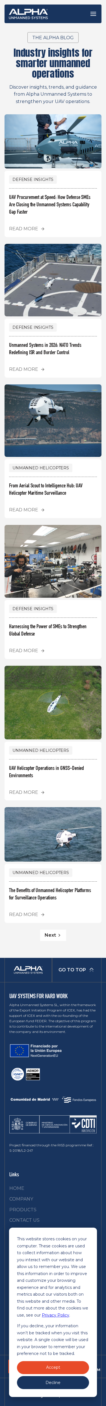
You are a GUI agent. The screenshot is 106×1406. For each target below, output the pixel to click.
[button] (93, 13)
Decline (53, 1382)
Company (21, 1199)
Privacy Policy (55, 1315)
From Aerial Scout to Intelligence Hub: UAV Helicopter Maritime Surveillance (46, 489)
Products (22, 1209)
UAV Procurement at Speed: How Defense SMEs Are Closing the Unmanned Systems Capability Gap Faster (49, 205)
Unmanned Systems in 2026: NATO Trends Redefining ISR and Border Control (45, 349)
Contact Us (24, 1220)
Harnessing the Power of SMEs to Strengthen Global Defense (47, 630)
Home (16, 1188)
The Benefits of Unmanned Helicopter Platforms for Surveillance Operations (50, 894)
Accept (53, 1367)
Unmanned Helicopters (40, 467)
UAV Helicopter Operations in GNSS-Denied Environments (46, 772)
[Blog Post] (53, 141)
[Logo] (28, 13)
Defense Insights (32, 179)
